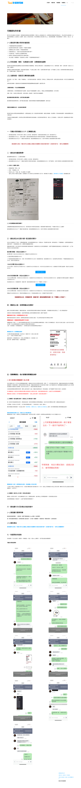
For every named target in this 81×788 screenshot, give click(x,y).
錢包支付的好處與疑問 (62, 780)
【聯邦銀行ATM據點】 (58, 173)
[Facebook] (71, 2)
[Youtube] (73, 2)
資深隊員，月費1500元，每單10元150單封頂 (36, 406)
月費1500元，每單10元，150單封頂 (64, 775)
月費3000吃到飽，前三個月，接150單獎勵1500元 (66, 778)
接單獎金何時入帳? (62, 773)
